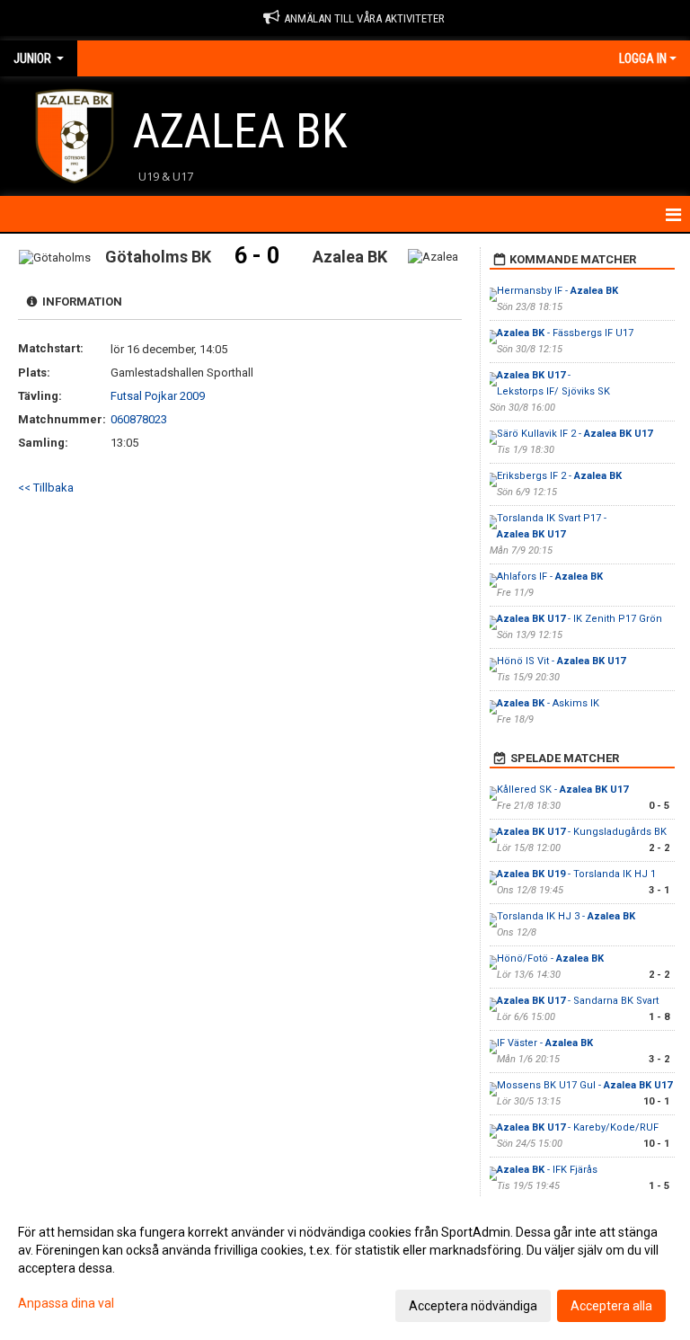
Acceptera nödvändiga (473, 1306)
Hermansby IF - (557, 291)
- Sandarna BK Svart (578, 1001)
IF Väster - (545, 1043)
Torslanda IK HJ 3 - (566, 916)
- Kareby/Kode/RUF (578, 1127)
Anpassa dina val (66, 1303)
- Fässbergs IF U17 (565, 333)
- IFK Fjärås (547, 1170)
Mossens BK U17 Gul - (584, 1085)
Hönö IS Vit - (561, 661)
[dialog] (345, 1268)
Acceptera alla (611, 1306)
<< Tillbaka (46, 487)
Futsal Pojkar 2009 (158, 396)
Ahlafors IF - (550, 576)
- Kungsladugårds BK (582, 832)
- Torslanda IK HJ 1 (576, 874)
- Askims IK (548, 703)
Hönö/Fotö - (550, 958)
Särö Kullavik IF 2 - (574, 433)
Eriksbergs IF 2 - (559, 476)
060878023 (139, 419)
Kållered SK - (562, 789)
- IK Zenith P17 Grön (579, 619)
